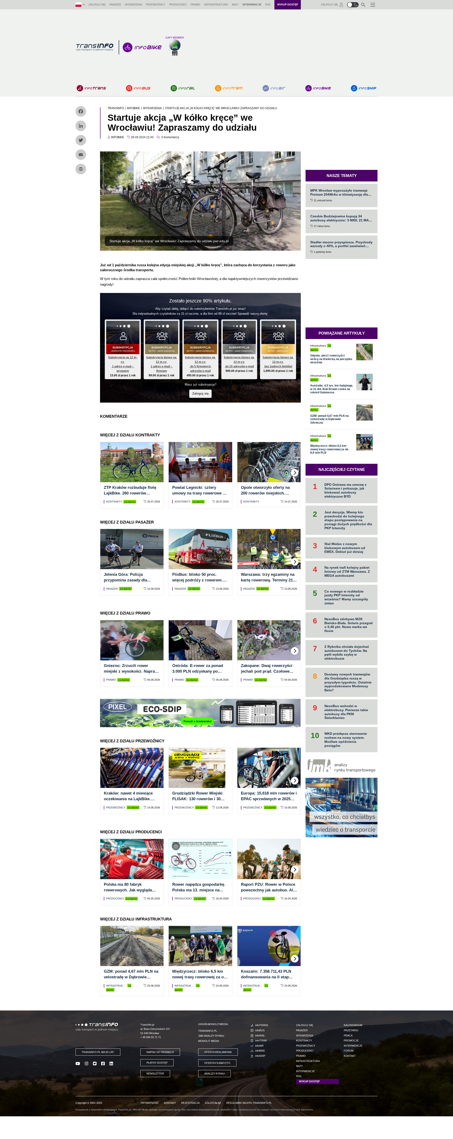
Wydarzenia (133, 4)
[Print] (81, 169)
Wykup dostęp (287, 4)
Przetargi (351, 1030)
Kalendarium (353, 1025)
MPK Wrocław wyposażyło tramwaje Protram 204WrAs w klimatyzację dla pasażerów (339, 194)
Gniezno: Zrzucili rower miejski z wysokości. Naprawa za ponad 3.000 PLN (132, 671)
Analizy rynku (214, 1073)
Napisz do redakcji (160, 1052)
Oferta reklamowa (218, 1052)
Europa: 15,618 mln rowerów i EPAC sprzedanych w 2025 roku (269, 799)
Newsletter (155, 1073)
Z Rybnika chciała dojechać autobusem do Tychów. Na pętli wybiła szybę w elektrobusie (346, 652)
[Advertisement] (283, 47)
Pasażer (115, 4)
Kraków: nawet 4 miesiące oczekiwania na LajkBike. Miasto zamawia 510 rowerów (131, 799)
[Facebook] (81, 111)
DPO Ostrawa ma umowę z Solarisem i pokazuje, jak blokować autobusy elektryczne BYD (345, 490)
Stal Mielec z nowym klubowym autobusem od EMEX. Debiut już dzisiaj (344, 548)
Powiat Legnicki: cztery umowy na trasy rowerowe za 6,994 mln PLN (199, 493)
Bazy (235, 4)
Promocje (351, 1040)
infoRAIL (260, 1035)
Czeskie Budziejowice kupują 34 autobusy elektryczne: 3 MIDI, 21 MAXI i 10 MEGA (341, 220)
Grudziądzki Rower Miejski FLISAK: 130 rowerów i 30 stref (197, 799)
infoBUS (259, 1030)
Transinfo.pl (207, 1030)
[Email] (81, 154)
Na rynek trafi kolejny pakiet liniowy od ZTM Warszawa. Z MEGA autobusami (347, 571)
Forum (348, 1050)
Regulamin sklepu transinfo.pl (249, 1102)
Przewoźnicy (155, 4)
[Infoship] (363, 88)
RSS (267, 4)
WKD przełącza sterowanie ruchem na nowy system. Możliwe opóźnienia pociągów (345, 739)
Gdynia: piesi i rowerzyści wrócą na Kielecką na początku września (331, 359)
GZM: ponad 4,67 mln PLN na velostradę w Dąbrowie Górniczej (131, 977)
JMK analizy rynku (211, 1035)
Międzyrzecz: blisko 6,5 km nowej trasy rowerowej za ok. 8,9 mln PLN (199, 977)
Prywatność (150, 1102)
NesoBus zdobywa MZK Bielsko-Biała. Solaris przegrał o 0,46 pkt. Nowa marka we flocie (348, 625)
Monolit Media (208, 1041)
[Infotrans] (91, 88)
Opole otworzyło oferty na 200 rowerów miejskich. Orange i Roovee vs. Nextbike (268, 493)
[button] (353, 4)
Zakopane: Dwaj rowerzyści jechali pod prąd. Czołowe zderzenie (266, 671)
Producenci (178, 4)
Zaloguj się (96, 4)
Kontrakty (114, 501)
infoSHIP (260, 1055)
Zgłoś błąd (213, 1102)
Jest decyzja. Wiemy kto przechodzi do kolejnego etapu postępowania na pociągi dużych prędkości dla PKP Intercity (348, 520)
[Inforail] (183, 88)
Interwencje (252, 4)
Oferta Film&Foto (217, 1063)
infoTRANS (261, 1025)
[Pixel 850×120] (200, 713)
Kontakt (350, 1055)
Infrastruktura (216, 4)
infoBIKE (260, 1050)
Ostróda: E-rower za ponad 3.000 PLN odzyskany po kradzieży (197, 671)
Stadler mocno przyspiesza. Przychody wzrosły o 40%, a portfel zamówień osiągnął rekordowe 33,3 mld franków (341, 246)
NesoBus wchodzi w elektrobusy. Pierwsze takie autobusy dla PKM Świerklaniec (346, 712)
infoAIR (259, 1045)
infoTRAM (261, 1040)
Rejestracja (190, 1102)
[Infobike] (318, 88)
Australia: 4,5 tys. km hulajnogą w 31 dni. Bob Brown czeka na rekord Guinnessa (331, 389)
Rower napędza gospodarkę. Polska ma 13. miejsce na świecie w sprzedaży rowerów (200, 890)
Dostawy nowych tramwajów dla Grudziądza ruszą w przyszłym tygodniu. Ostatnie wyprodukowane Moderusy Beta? (348, 682)
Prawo (195, 4)
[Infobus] (138, 88)
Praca (348, 1035)
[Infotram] (229, 88)
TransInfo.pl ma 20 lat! (98, 1052)
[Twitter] (81, 140)
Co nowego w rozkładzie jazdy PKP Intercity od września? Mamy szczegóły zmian (346, 597)
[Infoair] (274, 88)
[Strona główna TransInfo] (95, 47)
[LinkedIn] (81, 125)
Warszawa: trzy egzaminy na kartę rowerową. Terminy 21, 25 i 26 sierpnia (267, 580)
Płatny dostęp (157, 1062)
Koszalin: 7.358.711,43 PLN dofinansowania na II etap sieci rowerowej (266, 977)
